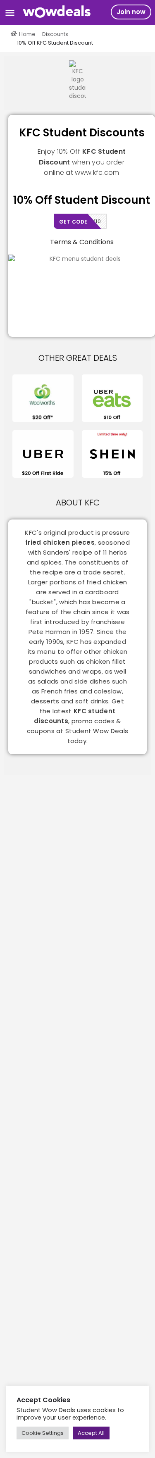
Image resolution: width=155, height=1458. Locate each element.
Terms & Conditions (82, 242)
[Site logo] (58, 12)
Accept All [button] (91, 1433)
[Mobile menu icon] (10, 13)
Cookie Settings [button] (42, 1433)
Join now (131, 11)
